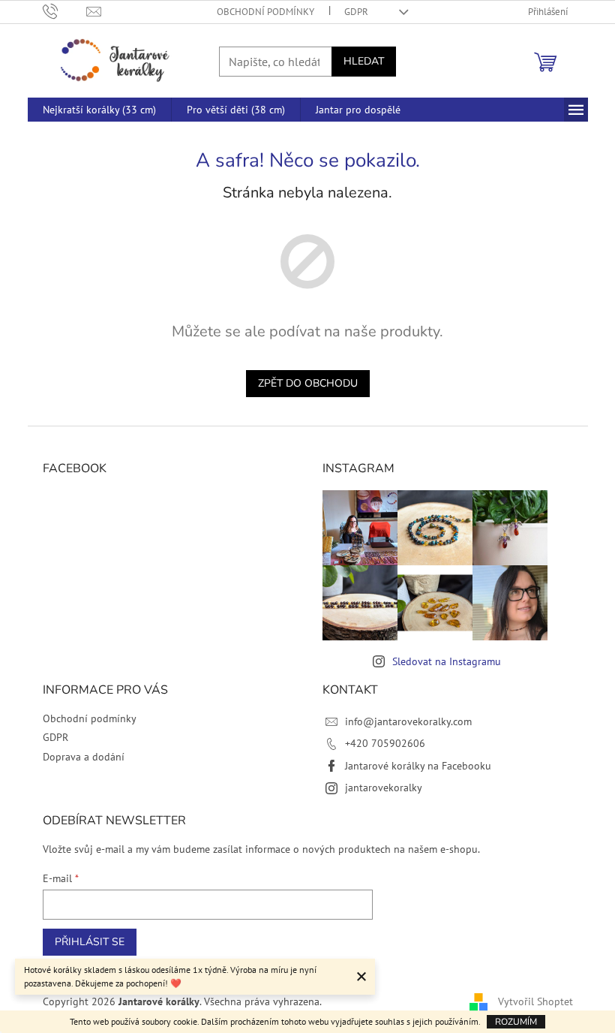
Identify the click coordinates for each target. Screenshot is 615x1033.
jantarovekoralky (383, 787)
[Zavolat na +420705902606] (65, 11)
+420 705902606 (385, 743)
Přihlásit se (89, 942)
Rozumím (516, 1022)
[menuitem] (99, 110)
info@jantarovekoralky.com (408, 721)
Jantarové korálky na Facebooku (418, 765)
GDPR (356, 11)
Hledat (364, 61)
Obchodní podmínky (265, 11)
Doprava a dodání (83, 756)
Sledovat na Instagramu (446, 661)
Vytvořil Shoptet (535, 1001)
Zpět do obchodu (308, 383)
